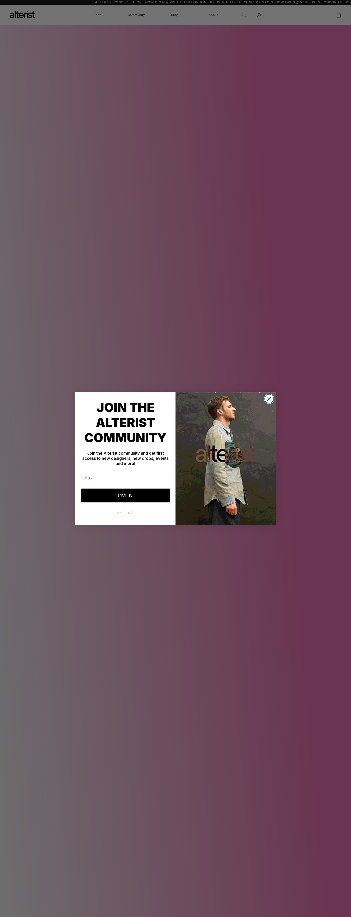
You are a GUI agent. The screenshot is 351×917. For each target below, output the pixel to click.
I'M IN (125, 495)
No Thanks (125, 512)
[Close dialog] (269, 398)
